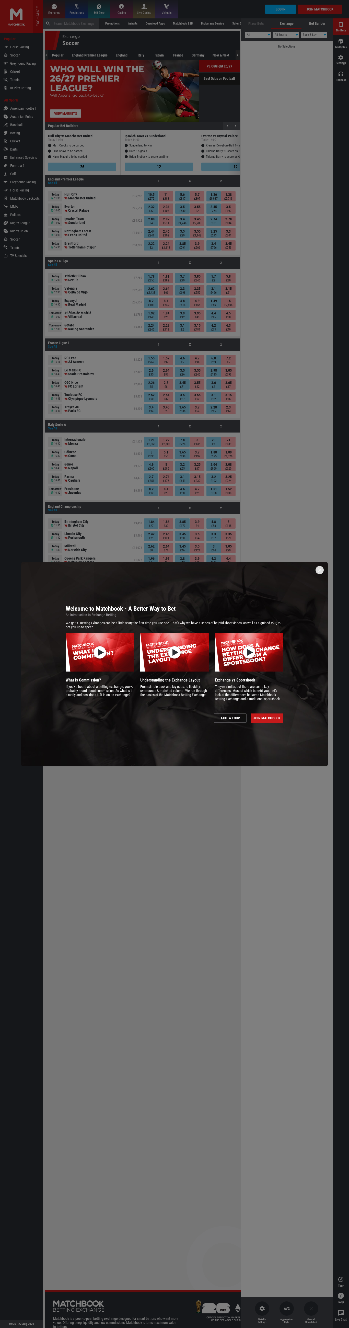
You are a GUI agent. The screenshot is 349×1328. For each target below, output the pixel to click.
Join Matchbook (267, 718)
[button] (100, 667)
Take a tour (230, 718)
